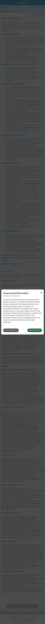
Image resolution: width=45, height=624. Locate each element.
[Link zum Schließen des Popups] (41, 292)
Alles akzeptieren (35, 330)
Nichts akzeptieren (11, 330)
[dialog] (22, 311)
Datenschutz (16, 296)
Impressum (6, 296)
